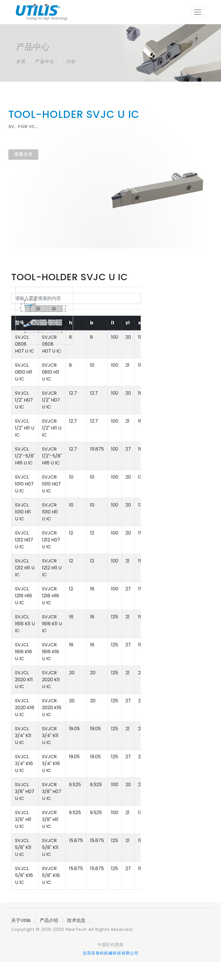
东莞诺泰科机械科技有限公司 (111, 953)
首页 (21, 61)
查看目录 (23, 154)
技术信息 (76, 920)
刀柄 (70, 61)
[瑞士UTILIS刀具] (42, 11)
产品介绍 (49, 920)
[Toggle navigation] (197, 12)
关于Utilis (21, 920)
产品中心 (44, 61)
